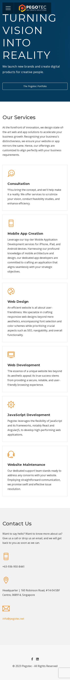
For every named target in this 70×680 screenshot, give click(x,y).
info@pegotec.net (13, 618)
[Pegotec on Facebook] (32, 659)
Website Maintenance (26, 465)
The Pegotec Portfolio (35, 86)
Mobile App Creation (25, 234)
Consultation (18, 184)
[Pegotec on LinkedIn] (37, 659)
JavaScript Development (28, 415)
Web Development (23, 365)
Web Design (17, 302)
